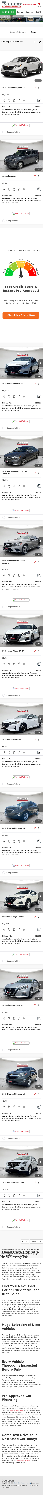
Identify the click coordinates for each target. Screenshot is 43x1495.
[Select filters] (34, 41)
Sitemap (23, 1483)
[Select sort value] (39, 42)
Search (33, 32)
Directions (29, 12)
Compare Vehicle (13, 132)
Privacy (29, 1483)
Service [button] (20, 12)
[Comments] (39, 100)
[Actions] (39, 88)
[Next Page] (27, 1241)
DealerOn (17, 1483)
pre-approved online (16, 1410)
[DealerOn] (8, 1480)
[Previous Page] (23, 1241)
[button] (8, 12)
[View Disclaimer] (24, 100)
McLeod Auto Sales (24, 1460)
